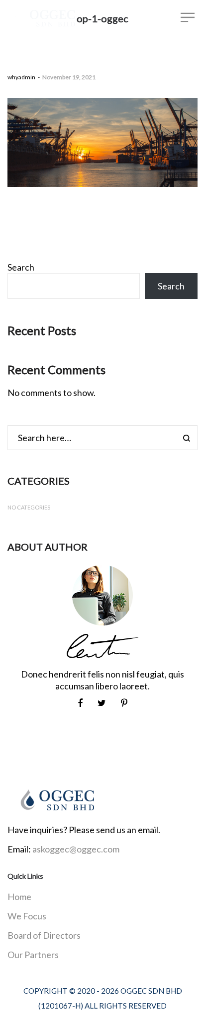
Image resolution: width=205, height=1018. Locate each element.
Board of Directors (44, 935)
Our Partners (33, 954)
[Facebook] (80, 702)
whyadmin (21, 77)
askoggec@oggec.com (75, 849)
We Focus (26, 915)
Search (20, 267)
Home (19, 896)
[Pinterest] (124, 702)
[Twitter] (102, 702)
